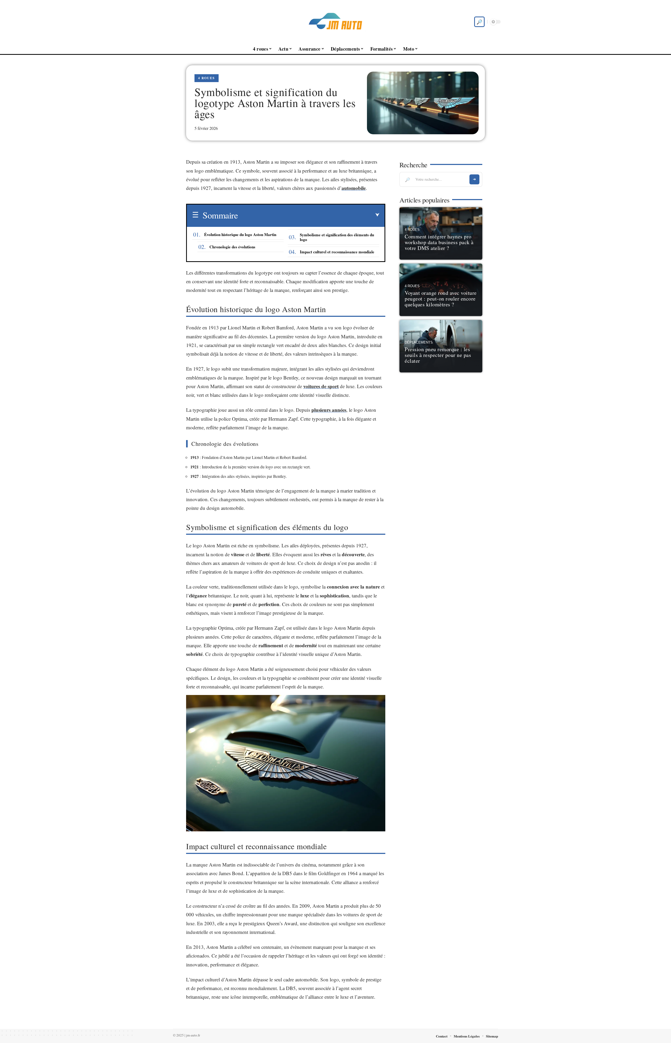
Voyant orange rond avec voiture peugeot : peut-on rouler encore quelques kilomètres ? (441, 298)
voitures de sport (321, 386)
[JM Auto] (335, 22)
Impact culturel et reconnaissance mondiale (337, 252)
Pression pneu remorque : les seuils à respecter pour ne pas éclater (438, 355)
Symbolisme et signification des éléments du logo (337, 237)
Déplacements (419, 342)
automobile (354, 187)
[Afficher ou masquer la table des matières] (308, 215)
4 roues (206, 78)
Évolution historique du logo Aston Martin (240, 234)
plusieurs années (328, 409)
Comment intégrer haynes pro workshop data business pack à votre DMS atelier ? (439, 242)
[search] (479, 22)
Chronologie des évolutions (232, 247)
